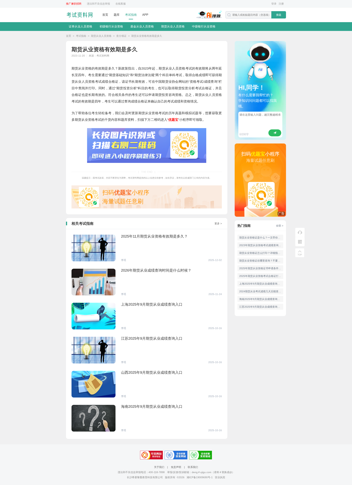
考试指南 (131, 14)
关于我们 (159, 467)
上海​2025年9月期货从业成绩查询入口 (261, 283)
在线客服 (120, 3)
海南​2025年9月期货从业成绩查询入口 (261, 299)
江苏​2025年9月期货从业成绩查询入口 (261, 306)
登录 (273, 3)
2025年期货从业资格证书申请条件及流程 (261, 268)
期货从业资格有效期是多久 (146, 35)
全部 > (279, 225)
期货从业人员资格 (173, 26)
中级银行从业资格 (203, 26)
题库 (117, 14)
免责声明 (176, 467)
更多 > (218, 223)
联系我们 (193, 467)
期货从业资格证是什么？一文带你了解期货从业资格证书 (261, 237)
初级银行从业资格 (111, 26)
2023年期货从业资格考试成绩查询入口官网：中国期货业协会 (261, 245)
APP (145, 14)
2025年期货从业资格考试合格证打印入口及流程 (261, 276)
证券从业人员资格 (80, 26)
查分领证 (121, 35)
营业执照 (220, 477)
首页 (105, 14)
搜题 (278, 14)
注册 (281, 3)
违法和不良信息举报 (98, 3)
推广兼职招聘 (73, 3)
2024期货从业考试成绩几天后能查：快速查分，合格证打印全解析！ (261, 291)
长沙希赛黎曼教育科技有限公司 (145, 477)
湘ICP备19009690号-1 (200, 477)
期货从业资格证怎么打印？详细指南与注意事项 (261, 252)
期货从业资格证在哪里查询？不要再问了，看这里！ (261, 260)
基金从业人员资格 (142, 26)
